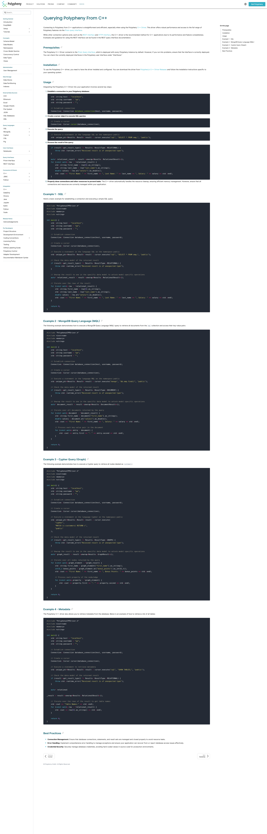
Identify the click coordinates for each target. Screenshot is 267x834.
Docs (82, 4)
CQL (5, 138)
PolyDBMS (7, 25)
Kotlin (5, 206)
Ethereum (7, 99)
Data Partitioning (9, 83)
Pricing (51, 4)
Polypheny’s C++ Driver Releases (153, 69)
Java (5, 199)
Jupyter (6, 203)
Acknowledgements (10, 222)
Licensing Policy (9, 241)
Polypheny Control (10, 251)
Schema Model (8, 41)
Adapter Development (11, 254)
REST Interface (9, 164)
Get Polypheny (257, 4)
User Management (10, 70)
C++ (5, 189)
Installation (226, 33)
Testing (6, 244)
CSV (5, 96)
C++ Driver (141, 27)
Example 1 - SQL (228, 39)
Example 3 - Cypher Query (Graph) (234, 45)
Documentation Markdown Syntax (15, 258)
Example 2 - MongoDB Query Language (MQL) (238, 42)
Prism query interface (73, 30)
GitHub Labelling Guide (12, 248)
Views (5, 61)
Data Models (8, 45)
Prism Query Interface (86, 52)
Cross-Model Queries (11, 51)
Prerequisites (226, 30)
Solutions (41, 4)
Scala (5, 212)
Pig (4, 142)
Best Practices (227, 51)
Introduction (7, 22)
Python (6, 209)
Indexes (6, 86)
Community (72, 4)
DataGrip (6, 193)
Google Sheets (8, 106)
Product (30, 4)
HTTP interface (105, 35)
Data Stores (7, 80)
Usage (224, 36)
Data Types (7, 58)
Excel (5, 103)
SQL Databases (9, 116)
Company (61, 4)
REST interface (89, 35)
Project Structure (9, 231)
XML (5, 119)
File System (7, 109)
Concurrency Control (11, 54)
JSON (5, 112)
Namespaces (8, 48)
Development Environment (13, 235)
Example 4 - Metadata (230, 48)
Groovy (6, 196)
